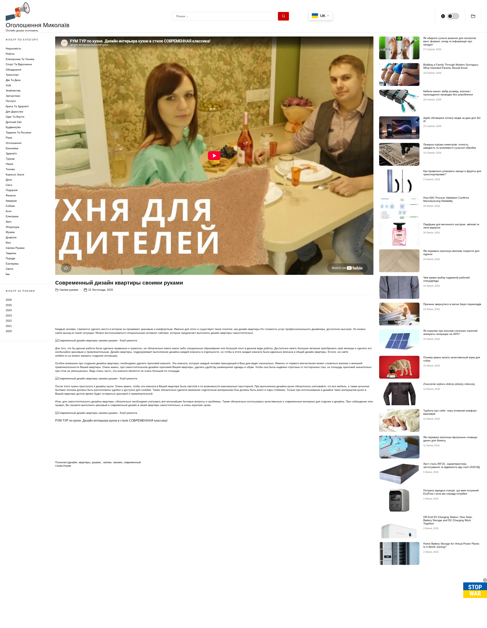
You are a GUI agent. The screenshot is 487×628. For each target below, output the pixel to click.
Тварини (11, 253)
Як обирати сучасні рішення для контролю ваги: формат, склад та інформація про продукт (449, 41)
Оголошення (13, 142)
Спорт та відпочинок (19, 64)
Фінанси (11, 195)
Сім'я (9, 184)
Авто (8, 221)
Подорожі (12, 190)
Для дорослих (14, 111)
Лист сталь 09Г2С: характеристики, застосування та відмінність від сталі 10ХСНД (451, 465)
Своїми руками (15, 247)
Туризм (10, 158)
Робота (10, 53)
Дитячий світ (14, 122)
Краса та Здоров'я (17, 106)
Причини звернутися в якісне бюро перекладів (452, 304)
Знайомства (13, 90)
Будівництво (13, 127)
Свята (9, 268)
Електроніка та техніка (20, 59)
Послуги (11, 100)
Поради (10, 258)
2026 (9, 299)
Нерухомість (13, 48)
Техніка (10, 169)
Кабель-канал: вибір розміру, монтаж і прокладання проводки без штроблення (448, 93)
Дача (9, 179)
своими (117, 462)
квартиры (84, 462)
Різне (9, 137)
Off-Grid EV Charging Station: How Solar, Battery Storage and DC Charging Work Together (448, 520)
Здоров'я (11, 153)
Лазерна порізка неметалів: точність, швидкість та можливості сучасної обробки (449, 146)
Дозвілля (11, 237)
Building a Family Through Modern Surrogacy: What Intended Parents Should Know (451, 66)
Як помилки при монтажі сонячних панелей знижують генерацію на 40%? (450, 332)
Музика (10, 232)
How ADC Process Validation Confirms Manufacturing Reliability (446, 199)
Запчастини (13, 95)
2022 (9, 320)
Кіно (8, 242)
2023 (9, 315)
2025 (9, 304)
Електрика (12, 216)
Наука (9, 163)
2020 (9, 331)
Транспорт (12, 74)
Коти (8, 211)
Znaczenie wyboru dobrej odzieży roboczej (449, 383)
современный (132, 462)
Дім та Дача (13, 80)
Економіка (12, 148)
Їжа (8, 274)
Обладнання (13, 69)
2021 (9, 325)
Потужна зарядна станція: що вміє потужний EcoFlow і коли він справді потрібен (451, 492)
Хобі (8, 85)
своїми (107, 462)
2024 (9, 310)
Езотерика (12, 263)
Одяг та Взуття (15, 116)
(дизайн (72, 462)
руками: (97, 462)
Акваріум (11, 200)
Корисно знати (15, 174)
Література (12, 226)
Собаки (10, 205)
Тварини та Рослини (18, 132)
